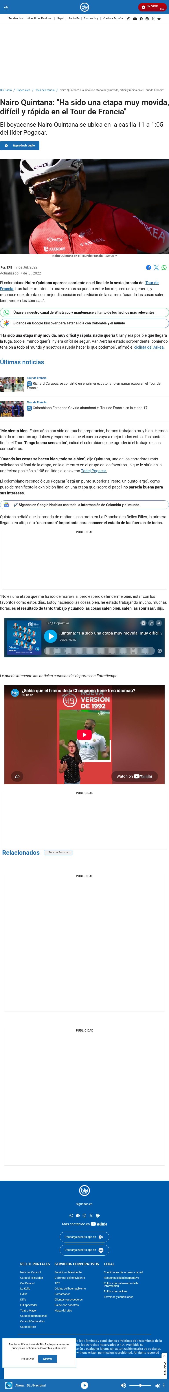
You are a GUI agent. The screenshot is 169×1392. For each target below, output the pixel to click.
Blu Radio (6, 90)
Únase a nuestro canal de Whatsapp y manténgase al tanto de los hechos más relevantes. (84, 312)
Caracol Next (28, 1327)
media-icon (84, 1385)
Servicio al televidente (68, 1272)
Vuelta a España (113, 18)
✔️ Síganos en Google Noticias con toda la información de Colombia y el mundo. (76, 505)
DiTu (23, 1299)
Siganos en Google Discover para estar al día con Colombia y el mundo (69, 323)
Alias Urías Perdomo (39, 18)
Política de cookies (115, 1291)
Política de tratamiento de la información (121, 1285)
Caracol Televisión (31, 1278)
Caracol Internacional (33, 1316)
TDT (57, 1283)
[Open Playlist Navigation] (164, 1385)
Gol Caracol (27, 1283)
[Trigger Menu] (6, 7)
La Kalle (25, 1288)
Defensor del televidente (70, 1278)
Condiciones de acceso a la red (123, 1272)
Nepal (60, 18)
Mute (123, 1385)
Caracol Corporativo (32, 1321)
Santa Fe (73, 18)
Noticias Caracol (30, 1272)
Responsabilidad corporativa (121, 1278)
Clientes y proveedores (69, 1299)
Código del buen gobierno (70, 1288)
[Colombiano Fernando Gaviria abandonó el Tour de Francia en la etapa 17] (12, 409)
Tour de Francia (45, 90)
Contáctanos (62, 1294)
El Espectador (28, 1305)
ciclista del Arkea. (149, 347)
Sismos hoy (91, 18)
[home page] (84, 7)
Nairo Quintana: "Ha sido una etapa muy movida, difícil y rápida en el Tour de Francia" (112, 90)
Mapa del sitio (63, 1310)
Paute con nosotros (67, 1305)
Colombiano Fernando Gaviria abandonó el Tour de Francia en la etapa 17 (90, 408)
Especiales (23, 90)
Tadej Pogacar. (94, 470)
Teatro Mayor (28, 1310)
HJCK (23, 1294)
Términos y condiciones (118, 1297)
